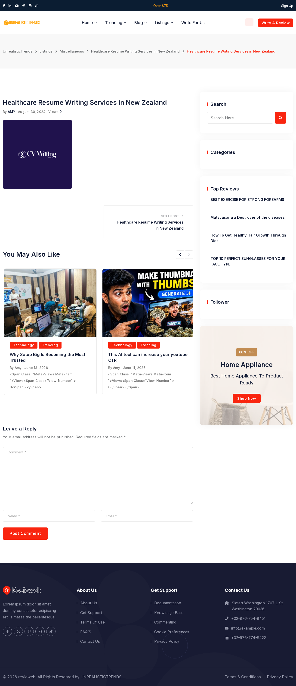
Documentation (167, 603)
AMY (11, 112)
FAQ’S (85, 632)
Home (87, 22)
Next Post (170, 216)
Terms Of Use (92, 622)
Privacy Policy (166, 641)
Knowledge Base (168, 612)
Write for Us (193, 22)
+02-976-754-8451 (248, 618)
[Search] (249, 22)
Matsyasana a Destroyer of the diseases (247, 217)
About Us (88, 603)
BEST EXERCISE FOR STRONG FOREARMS (247, 199)
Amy (18, 368)
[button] (180, 254)
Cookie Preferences (171, 632)
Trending (113, 22)
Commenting (165, 622)
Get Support (91, 612)
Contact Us (90, 641)
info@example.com (248, 628)
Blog (138, 22)
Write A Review (276, 23)
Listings (162, 22)
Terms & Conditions (243, 677)
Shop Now (246, 398)
